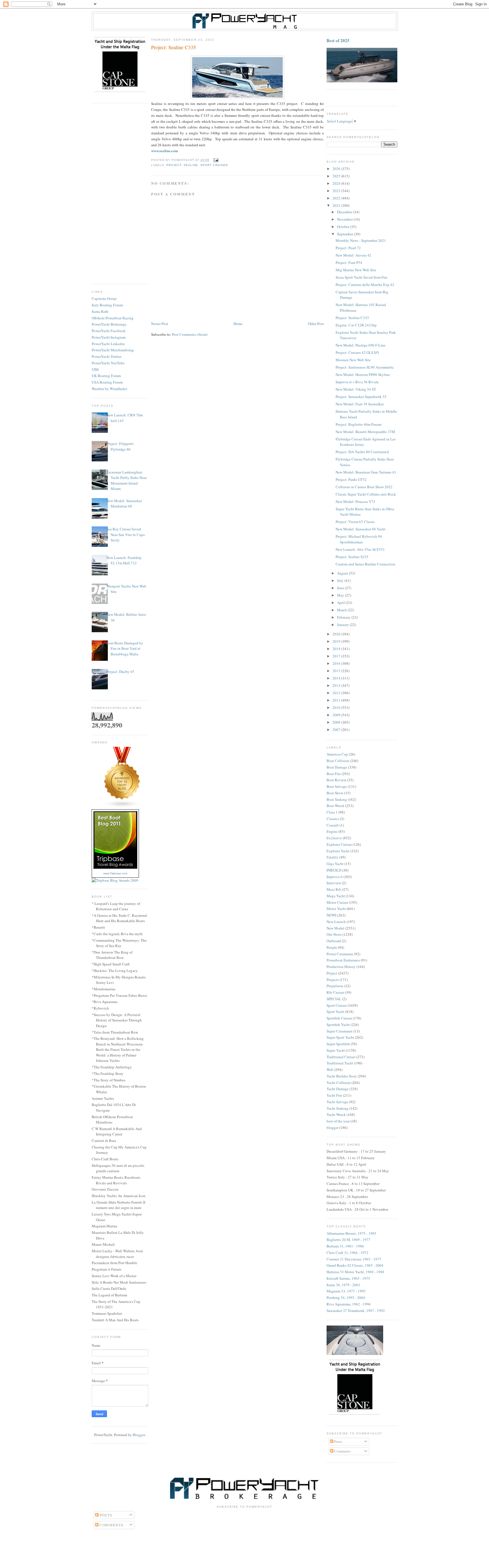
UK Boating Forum (106, 375)
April (341, 602)
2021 (337, 205)
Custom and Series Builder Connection (365, 564)
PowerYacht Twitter (106, 356)
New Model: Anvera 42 (353, 255)
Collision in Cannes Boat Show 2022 (364, 486)
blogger (332, 1127)
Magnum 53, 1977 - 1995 (346, 1291)
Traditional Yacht (340, 1063)
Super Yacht (336, 1050)
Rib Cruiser (335, 992)
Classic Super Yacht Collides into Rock (366, 494)
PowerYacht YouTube (108, 362)
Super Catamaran (340, 1031)
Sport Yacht (335, 1011)
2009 (337, 714)
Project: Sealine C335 (352, 317)
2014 (337, 678)
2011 (337, 700)
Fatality (332, 857)
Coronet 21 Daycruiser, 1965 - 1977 (354, 1259)
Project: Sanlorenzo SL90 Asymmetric (365, 367)
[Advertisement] (120, 194)
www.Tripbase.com (115, 873)
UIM (95, 369)
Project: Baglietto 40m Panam (358, 424)
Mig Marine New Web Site (356, 269)
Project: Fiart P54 (349, 262)
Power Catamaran (340, 953)
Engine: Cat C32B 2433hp (356, 325)
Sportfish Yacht (338, 1024)
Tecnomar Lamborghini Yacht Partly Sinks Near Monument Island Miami (126, 480)
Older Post (316, 323)
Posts (337, 1441)
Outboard (334, 940)
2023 (337, 190)
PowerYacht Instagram (109, 337)
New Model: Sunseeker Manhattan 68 (124, 503)
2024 (337, 183)
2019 (337, 641)
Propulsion (335, 985)
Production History (341, 966)
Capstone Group (104, 298)
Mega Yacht (336, 895)
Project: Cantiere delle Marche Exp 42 (365, 284)
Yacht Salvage (337, 1101)
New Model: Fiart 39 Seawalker (360, 403)
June (341, 587)
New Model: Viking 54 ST (356, 389)
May (341, 595)
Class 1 (332, 812)
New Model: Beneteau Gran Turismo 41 (366, 472)
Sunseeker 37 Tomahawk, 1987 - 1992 (356, 1310)
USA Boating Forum (107, 382)
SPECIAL (334, 998)
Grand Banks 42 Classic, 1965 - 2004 (355, 1265)
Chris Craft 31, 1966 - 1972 (347, 1252)
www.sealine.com (164, 150)
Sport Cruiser (214, 165)
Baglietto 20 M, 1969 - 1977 (348, 1239)
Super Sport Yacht (340, 1037)
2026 (337, 168)
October (343, 226)
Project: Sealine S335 (352, 556)
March (342, 609)
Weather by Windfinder (109, 388)
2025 (337, 175)
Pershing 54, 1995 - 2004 (346, 1297)
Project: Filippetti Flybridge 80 (120, 446)
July (340, 580)
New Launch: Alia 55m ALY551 (360, 549)
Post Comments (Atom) (189, 334)
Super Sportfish (338, 1043)
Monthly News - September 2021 (361, 240)
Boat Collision (338, 760)
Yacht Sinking (337, 1108)
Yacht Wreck (336, 1114)
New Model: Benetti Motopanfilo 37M (365, 431)
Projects (333, 979)
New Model (335, 928)
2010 (337, 707)
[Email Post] (215, 160)
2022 (337, 198)
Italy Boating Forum (107, 304)
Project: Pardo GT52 (351, 479)
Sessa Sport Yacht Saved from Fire (361, 277)
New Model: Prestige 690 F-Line (360, 345)
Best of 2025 (338, 40)
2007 (337, 729)
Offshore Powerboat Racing (113, 317)
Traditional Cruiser (341, 1056)
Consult (333, 825)
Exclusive (334, 837)
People (332, 947)
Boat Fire (334, 773)
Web (330, 1069)
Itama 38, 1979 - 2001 (343, 1284)
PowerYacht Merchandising (113, 349)
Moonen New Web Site (353, 359)
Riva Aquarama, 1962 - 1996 (349, 1304)
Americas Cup (337, 754)
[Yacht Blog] (122, 806)
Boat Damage (337, 767)
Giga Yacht (335, 863)
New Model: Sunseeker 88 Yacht (360, 529)
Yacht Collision (339, 1082)
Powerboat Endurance (343, 960)
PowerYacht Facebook (109, 330)
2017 (337, 656)
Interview (334, 882)
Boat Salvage (337, 786)
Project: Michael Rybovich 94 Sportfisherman (359, 539)
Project (173, 165)
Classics (333, 818)
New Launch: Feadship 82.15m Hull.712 (123, 560)
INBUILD (334, 870)
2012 (337, 692)
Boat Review (336, 779)
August (343, 573)
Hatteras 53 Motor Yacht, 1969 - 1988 (355, 1271)
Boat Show (335, 792)
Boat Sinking (337, 799)
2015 (337, 670)
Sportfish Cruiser (339, 1018)
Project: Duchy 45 (120, 671)
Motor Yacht (336, 908)
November (345, 219)
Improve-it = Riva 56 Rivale (357, 381)
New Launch (336, 921)
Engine (332, 831)
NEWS (331, 915)
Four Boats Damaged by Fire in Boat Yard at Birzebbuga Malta (124, 648)
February (344, 617)
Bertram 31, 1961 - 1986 (345, 1246)
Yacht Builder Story (342, 1076)
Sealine (191, 165)
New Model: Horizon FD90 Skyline (363, 374)
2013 (337, 685)
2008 (337, 722)
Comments (342, 1451)
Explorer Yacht (338, 850)
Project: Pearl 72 (348, 247)
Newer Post (159, 323)
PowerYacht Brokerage (109, 324)
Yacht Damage (338, 1088)
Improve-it (335, 876)
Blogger (139, 1434)
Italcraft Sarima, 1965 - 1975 (348, 1278)
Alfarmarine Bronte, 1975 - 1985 (351, 1233)
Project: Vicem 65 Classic (355, 521)
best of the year (338, 1121)
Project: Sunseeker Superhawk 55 (361, 396)
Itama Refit (100, 311)
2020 (337, 633)
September (345, 233)
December (345, 211)
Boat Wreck (335, 805)
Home (238, 323)
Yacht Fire (334, 1095)
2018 (337, 648)
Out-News (334, 934)
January (343, 624)
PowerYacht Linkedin (108, 343)
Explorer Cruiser (339, 844)
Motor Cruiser (337, 902)
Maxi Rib (334, 889)
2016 (337, 663)
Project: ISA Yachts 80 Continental (362, 451)
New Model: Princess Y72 (355, 501)
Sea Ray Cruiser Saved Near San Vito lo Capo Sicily (125, 534)
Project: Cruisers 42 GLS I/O (357, 352)
